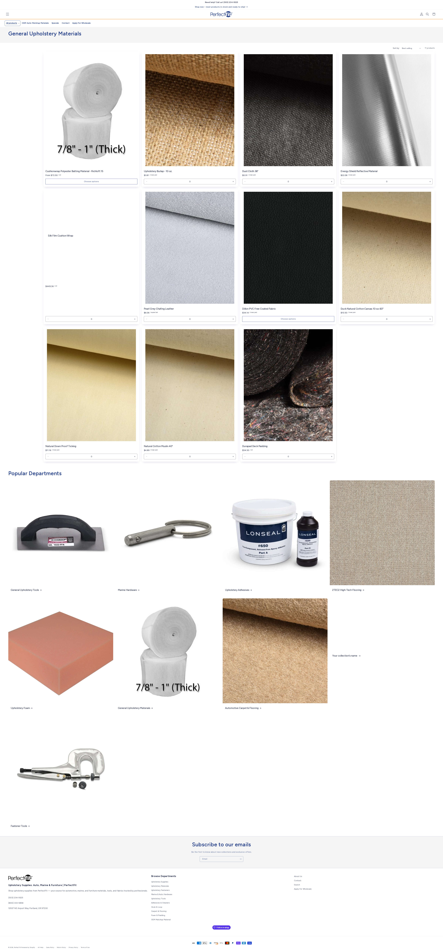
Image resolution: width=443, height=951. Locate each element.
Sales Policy (50, 947)
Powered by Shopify (28, 947)
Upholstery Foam (20, 707)
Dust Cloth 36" (250, 171)
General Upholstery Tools (25, 589)
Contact (297, 881)
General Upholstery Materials (134, 707)
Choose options (91, 181)
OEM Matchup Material (161, 920)
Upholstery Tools (158, 899)
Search (297, 885)
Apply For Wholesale (302, 889)
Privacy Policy (73, 947)
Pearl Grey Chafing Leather (159, 308)
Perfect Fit (17, 947)
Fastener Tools (19, 826)
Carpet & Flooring (158, 911)
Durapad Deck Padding (255, 446)
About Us (298, 876)
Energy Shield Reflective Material (359, 171)
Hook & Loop (156, 907)
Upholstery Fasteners (160, 890)
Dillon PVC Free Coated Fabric (259, 308)
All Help (40, 947)
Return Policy (61, 947)
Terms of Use (85, 947)
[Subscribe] (240, 859)
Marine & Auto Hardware (161, 894)
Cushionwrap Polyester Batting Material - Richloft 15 (74, 171)
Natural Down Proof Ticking (60, 446)
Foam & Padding (158, 915)
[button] (7, 14)
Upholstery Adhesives (237, 589)
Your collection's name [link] (345, 655)
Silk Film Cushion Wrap (60, 235)
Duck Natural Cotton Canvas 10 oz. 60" (362, 308)
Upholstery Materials (160, 886)
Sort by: (396, 48)
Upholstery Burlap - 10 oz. (158, 171)
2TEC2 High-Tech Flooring (346, 589)
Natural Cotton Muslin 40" (158, 446)
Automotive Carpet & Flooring (242, 707)
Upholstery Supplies (159, 882)
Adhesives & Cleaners (160, 903)
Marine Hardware (127, 589)
